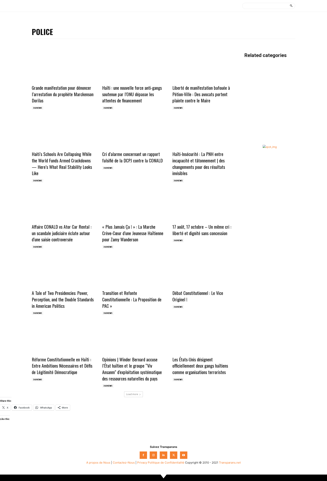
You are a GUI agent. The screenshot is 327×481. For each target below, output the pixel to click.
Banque (250, 99)
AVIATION (251, 92)
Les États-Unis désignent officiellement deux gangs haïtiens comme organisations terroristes (200, 365)
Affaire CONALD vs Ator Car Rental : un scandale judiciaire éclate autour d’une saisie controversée (61, 233)
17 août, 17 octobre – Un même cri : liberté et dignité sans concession (201, 229)
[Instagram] (153, 455)
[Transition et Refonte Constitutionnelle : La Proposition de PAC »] (133, 272)
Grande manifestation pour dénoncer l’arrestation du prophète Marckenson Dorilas (62, 94)
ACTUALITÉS (254, 71)
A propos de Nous (98, 462)
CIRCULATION (254, 121)
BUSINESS (252, 106)
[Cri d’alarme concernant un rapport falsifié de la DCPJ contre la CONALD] (133, 133)
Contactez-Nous (124, 462)
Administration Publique (262, 78)
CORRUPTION (254, 128)
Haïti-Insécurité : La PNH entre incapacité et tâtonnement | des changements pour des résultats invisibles (198, 163)
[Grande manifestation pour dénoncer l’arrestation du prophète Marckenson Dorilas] (63, 66)
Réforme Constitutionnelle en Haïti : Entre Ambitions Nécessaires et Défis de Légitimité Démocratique (62, 365)
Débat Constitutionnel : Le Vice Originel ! (197, 296)
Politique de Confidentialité (166, 462)
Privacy (142, 462)
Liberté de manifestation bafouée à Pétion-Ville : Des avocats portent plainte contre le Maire (201, 94)
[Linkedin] (163, 455)
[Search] (291, 6)
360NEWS (37, 108)
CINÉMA (250, 114)
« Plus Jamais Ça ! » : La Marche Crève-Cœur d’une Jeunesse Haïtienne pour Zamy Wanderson (132, 233)
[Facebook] (143, 455)
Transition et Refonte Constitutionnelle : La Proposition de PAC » (131, 299)
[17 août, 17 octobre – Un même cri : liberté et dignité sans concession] (203, 205)
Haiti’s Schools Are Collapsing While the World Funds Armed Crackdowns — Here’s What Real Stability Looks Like (62, 163)
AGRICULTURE (254, 85)
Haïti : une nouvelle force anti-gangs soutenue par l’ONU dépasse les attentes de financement (132, 94)
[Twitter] (173, 455)
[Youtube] (183, 455)
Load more (132, 394)
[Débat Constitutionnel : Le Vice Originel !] (203, 272)
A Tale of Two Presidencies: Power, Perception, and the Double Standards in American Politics (63, 299)
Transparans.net (230, 462)
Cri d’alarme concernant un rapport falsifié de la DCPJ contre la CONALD (132, 157)
